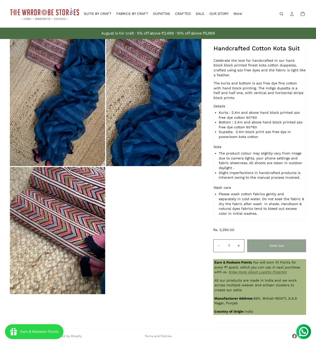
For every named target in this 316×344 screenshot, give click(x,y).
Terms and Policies (158, 336)
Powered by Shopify (67, 336)
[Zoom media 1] (57, 102)
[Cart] (302, 13)
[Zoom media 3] (57, 230)
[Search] (281, 13)
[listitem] (237, 14)
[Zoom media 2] (153, 102)
